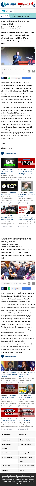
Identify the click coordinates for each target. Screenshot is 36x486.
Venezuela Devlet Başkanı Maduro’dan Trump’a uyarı (9, 374)
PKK (12, 148)
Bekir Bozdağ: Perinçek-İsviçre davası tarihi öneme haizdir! (26, 217)
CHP (9, 148)
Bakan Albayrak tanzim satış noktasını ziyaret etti (7, 217)
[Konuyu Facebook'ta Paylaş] (2, 78)
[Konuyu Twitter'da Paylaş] (5, 78)
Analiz (11, 27)
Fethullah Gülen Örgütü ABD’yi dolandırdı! (8, 171)
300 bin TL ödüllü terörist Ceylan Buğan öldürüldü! (26, 194)
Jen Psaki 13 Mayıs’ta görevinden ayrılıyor (26, 374)
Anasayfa (5, 27)
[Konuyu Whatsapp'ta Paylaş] (9, 78)
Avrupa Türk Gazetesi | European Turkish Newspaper (18, 476)
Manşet (15, 27)
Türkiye (20, 27)
